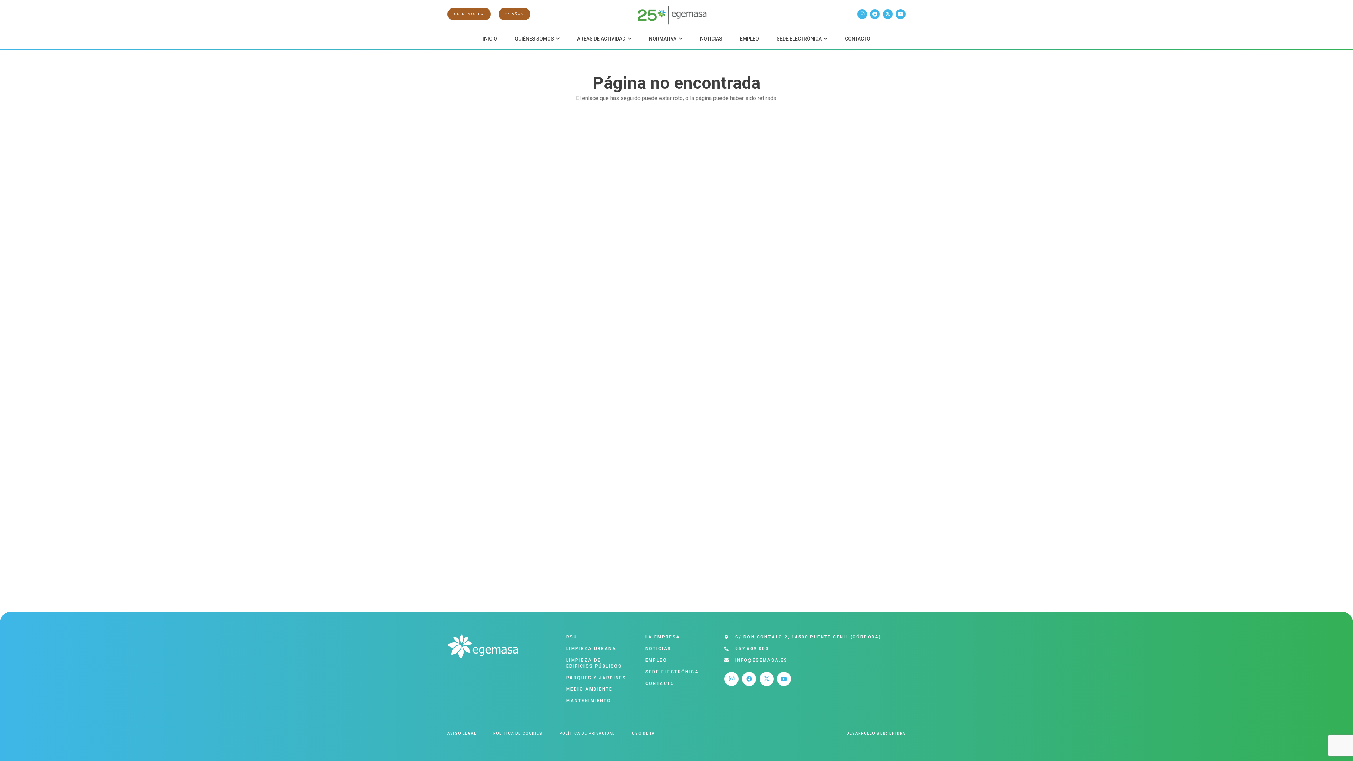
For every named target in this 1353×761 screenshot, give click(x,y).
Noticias (658, 648)
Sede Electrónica (672, 671)
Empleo (656, 660)
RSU (571, 637)
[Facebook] (875, 14)
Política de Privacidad (587, 733)
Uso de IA (643, 733)
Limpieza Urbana (591, 648)
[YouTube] (901, 14)
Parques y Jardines (596, 677)
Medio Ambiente (589, 689)
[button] (557, 39)
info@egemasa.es (761, 660)
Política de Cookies (518, 733)
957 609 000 (752, 648)
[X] (888, 14)
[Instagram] (862, 14)
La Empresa (662, 637)
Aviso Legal (461, 733)
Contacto (660, 683)
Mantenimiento (588, 700)
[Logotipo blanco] (482, 646)
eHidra (897, 733)
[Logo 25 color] (676, 14)
